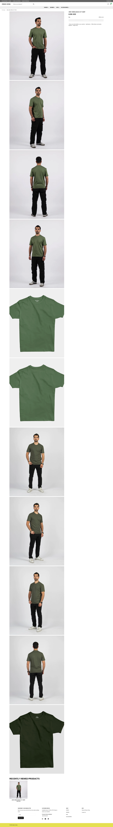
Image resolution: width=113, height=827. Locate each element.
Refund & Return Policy (86, 810)
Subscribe (20, 817)
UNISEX (67, 810)
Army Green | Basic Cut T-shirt (18, 799)
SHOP (67, 808)
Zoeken (33, 4)
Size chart (102, 17)
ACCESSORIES (69, 816)
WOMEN (67, 812)
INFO (83, 808)
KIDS (67, 814)
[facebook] (48, 818)
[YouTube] (45, 818)
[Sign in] (108, 4)
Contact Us (84, 812)
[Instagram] (42, 818)
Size (86, 17)
